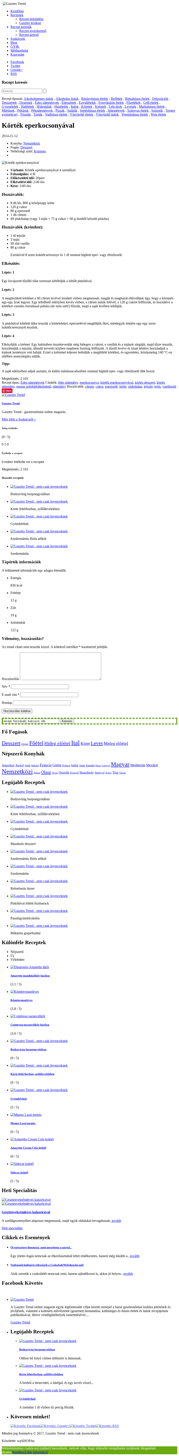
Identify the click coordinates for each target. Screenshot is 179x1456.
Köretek (86, 106)
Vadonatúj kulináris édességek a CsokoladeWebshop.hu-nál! (47, 1265)
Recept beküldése (31, 19)
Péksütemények (42, 110)
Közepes (40, 151)
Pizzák (60, 110)
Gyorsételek (10, 106)
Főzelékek (133, 102)
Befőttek (116, 99)
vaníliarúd (169, 386)
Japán (82, 765)
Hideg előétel (57, 743)
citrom (89, 386)
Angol (19, 765)
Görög (56, 765)
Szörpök (157, 110)
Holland (66, 765)
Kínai (98, 765)
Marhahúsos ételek (152, 106)
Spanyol (100, 772)
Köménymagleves (21, 1000)
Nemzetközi (31, 143)
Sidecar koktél (19, 1172)
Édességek (69, 102)
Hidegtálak (44, 106)
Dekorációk (160, 99)
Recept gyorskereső (32, 31)
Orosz (55, 773)
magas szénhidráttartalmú (33, 386)
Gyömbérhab (18, 1098)
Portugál (74, 773)
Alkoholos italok (67, 99)
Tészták (25, 114)
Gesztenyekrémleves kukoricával (26, 1212)
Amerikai (8, 765)
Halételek (27, 106)
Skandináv (86, 772)
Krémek (100, 106)
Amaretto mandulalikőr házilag (30, 975)
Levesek (130, 106)
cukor (99, 386)
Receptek (16, 15)
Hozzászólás (10, 679)
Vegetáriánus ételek (134, 114)
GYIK (14, 46)
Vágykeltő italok (107, 114)
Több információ (36, 1452)
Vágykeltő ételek (81, 114)
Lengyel (106, 765)
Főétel (36, 743)
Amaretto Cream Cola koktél (28, 1147)
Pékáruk (23, 110)
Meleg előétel (116, 743)
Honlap (7, 703)
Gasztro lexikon (30, 23)
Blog (13, 42)
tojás (157, 386)
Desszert (26, 147)
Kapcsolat (17, 54)
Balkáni (35, 765)
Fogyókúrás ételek (111, 102)
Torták (37, 114)
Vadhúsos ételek (56, 114)
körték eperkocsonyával (116, 382)
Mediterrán (137, 765)
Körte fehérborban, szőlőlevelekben (32, 1074)
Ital (75, 742)
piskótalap (135, 386)
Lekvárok (115, 106)
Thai (115, 772)
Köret (85, 743)
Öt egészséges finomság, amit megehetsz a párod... (41, 1247)
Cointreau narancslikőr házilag (29, 1024)
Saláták (72, 110)
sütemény (59, 386)
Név (6, 686)
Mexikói (152, 765)
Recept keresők (21, 27)
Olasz (46, 772)
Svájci (108, 773)
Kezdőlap (17, 11)
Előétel (24, 744)
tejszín (148, 386)
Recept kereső (29, 35)
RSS (13, 74)
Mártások (8, 110)
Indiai (74, 765)
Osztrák (64, 772)
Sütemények (116, 110)
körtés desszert (145, 382)
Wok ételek (158, 114)
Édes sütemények (47, 102)
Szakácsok (17, 39)
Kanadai (90, 765)
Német (37, 773)
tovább (116, 1221)
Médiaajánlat (19, 50)
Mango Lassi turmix (23, 1123)
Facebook (17, 62)
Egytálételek (87, 102)
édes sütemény (68, 382)
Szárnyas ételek (138, 110)
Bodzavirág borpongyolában (28, 1049)
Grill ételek (150, 102)
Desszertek (9, 102)
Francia (46, 765)
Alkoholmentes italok (38, 99)
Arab (27, 765)
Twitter (15, 66)
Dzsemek (25, 102)
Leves (97, 743)
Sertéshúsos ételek (92, 110)
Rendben (18, 1452)
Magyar (120, 764)
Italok (75, 106)
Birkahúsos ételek (137, 99)
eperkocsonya (89, 382)
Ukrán (122, 773)
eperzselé (111, 386)
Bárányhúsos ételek (94, 99)
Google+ (16, 70)
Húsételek (61, 106)
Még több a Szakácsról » (19, 419)
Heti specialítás (12, 1228)
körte (122, 386)
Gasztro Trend (11, 403)
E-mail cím (10, 694)
